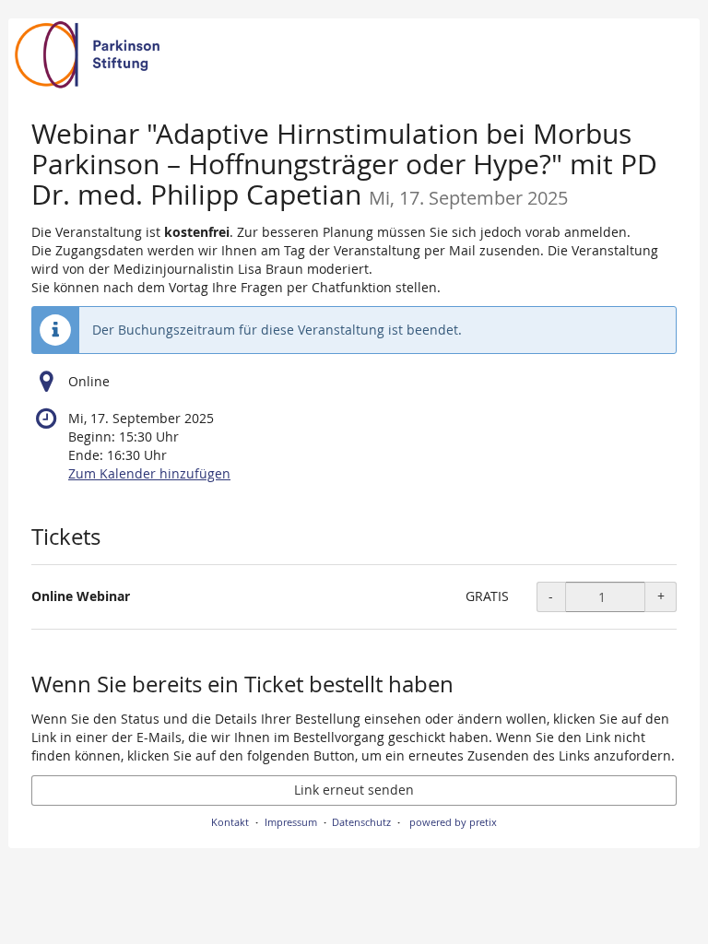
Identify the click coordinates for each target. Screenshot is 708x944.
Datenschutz (361, 822)
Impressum (291, 822)
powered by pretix (453, 822)
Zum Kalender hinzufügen (149, 473)
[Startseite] (354, 54)
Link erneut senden (354, 789)
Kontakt (230, 822)
